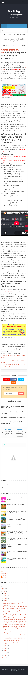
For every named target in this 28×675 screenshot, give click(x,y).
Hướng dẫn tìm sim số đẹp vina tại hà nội (12, 623)
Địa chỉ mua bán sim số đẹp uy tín (9, 337)
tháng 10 (6, 597)
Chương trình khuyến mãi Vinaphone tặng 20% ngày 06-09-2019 (13, 406)
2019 (3, 590)
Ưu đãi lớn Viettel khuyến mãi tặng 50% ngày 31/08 (15, 602)
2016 (3, 659)
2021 (3, 586)
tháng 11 (6, 595)
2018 (3, 591)
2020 (3, 588)
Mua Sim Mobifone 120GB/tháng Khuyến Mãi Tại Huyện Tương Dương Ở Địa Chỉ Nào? (16, 519)
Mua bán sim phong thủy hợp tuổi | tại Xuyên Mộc (15, 621)
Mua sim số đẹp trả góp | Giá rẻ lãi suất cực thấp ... (15, 618)
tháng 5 (5, 648)
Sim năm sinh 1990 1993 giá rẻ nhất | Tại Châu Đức (15, 606)
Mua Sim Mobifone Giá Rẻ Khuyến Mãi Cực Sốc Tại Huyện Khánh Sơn (17, 538)
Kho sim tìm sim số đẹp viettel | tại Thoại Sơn (14, 638)
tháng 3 (5, 652)
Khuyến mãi (23, 45)
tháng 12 (6, 593)
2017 (3, 657)
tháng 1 (5, 655)
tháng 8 (5, 600)
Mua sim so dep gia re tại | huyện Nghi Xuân (13, 359)
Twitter (21, 379)
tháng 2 (5, 653)
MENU (22, 1)
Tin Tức (4, 487)
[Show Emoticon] (4, 444)
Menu (4, 26)
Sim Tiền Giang (14, 670)
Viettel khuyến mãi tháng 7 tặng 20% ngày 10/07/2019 (12, 412)
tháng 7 (5, 645)
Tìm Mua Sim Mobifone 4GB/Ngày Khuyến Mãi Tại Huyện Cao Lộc (16, 512)
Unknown (4, 575)
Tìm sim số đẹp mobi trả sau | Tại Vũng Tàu (13, 637)
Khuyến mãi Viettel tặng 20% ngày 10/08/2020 (13, 417)
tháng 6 (5, 647)
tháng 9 (5, 598)
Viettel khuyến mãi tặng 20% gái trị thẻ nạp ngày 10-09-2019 (12, 422)
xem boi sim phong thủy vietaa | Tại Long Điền (14, 608)
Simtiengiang (5, 573)
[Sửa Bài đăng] (16, 45)
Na (3, 571)
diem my (4, 577)
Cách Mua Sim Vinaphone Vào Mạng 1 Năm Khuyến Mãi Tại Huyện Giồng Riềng (17, 532)
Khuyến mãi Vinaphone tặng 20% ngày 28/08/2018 (15, 610)
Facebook (14, 379)
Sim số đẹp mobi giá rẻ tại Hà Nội (11, 640)
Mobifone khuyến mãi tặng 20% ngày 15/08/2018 (8, 433)
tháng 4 (5, 650)
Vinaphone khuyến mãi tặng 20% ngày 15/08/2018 (14, 626)
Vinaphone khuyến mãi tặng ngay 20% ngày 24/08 (14, 619)
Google (7, 379)
